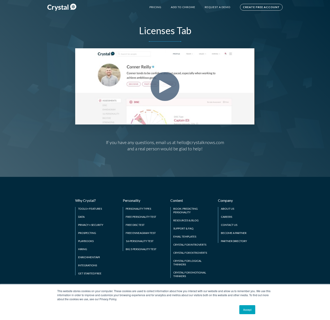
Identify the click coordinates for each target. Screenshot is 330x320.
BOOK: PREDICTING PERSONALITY (185, 210)
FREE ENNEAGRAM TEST (141, 233)
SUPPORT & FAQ (183, 228)
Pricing (155, 7)
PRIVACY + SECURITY (90, 225)
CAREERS (226, 216)
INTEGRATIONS (87, 265)
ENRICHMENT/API (89, 257)
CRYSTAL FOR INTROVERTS (189, 244)
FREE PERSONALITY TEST (141, 216)
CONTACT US (229, 225)
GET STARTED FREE (89, 273)
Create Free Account (261, 7)
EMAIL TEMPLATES (184, 236)
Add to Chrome (183, 7)
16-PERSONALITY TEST (140, 241)
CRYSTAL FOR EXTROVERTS (190, 252)
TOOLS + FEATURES (90, 208)
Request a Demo (218, 7)
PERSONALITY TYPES (138, 208)
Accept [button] (247, 309)
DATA (81, 216)
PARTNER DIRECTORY (234, 241)
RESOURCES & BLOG (186, 220)
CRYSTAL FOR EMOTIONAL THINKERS (189, 274)
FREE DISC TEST (135, 225)
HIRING (82, 249)
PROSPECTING (87, 233)
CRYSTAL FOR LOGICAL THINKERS (187, 262)
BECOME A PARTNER (233, 233)
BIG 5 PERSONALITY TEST (141, 249)
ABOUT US (227, 208)
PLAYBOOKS (86, 241)
